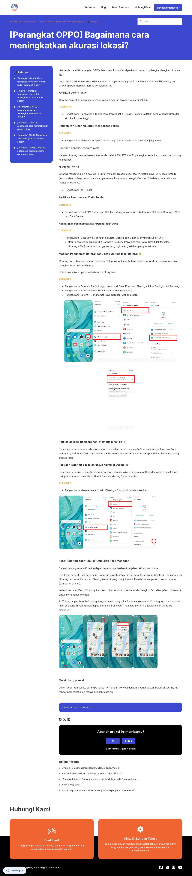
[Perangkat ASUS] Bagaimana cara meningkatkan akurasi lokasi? (32, 138)
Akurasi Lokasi (45, 21)
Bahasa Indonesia (167, 7)
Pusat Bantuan (120, 7)
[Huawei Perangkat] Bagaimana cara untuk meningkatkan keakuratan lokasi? (30, 95)
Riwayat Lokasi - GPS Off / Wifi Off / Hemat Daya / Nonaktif (92, 773)
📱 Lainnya (92, 21)
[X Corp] (64, 719)
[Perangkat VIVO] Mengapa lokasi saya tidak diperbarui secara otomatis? (31, 151)
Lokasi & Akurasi (28, 21)
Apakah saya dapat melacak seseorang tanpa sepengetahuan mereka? (98, 790)
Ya (112, 740)
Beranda (89, 7)
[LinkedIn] (69, 719)
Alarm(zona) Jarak (71, 784)
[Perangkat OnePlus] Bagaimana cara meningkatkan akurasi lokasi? (32, 126)
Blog (103, 7)
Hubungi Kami (143, 7)
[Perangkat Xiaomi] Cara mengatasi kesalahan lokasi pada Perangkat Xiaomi (31, 81)
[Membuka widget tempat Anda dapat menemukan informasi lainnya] (14, 871)
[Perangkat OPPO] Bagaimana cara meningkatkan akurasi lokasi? (29, 111)
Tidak (128, 740)
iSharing (13, 21)
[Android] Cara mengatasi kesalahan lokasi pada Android (90, 767)
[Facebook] (60, 719)
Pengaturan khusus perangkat (70, 21)
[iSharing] (15, 7)
